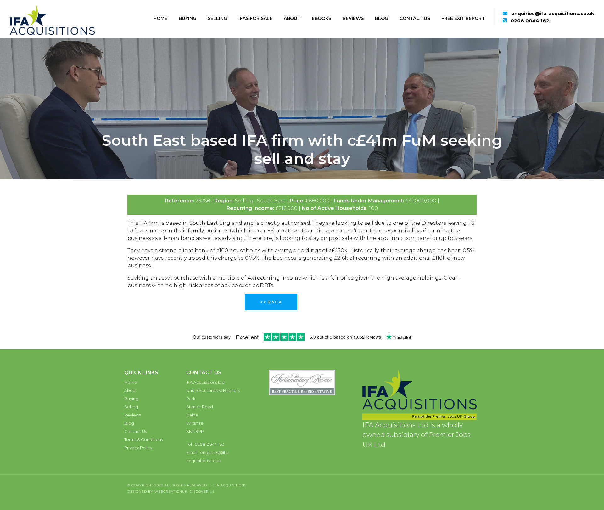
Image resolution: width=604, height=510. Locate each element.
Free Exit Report (463, 18)
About (292, 18)
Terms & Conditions (143, 439)
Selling (217, 18)
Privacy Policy (138, 447)
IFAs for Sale (255, 18)
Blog (381, 18)
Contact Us (415, 18)
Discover (199, 492)
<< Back (271, 302)
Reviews (353, 18)
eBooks (321, 18)
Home (160, 18)
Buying (187, 18)
